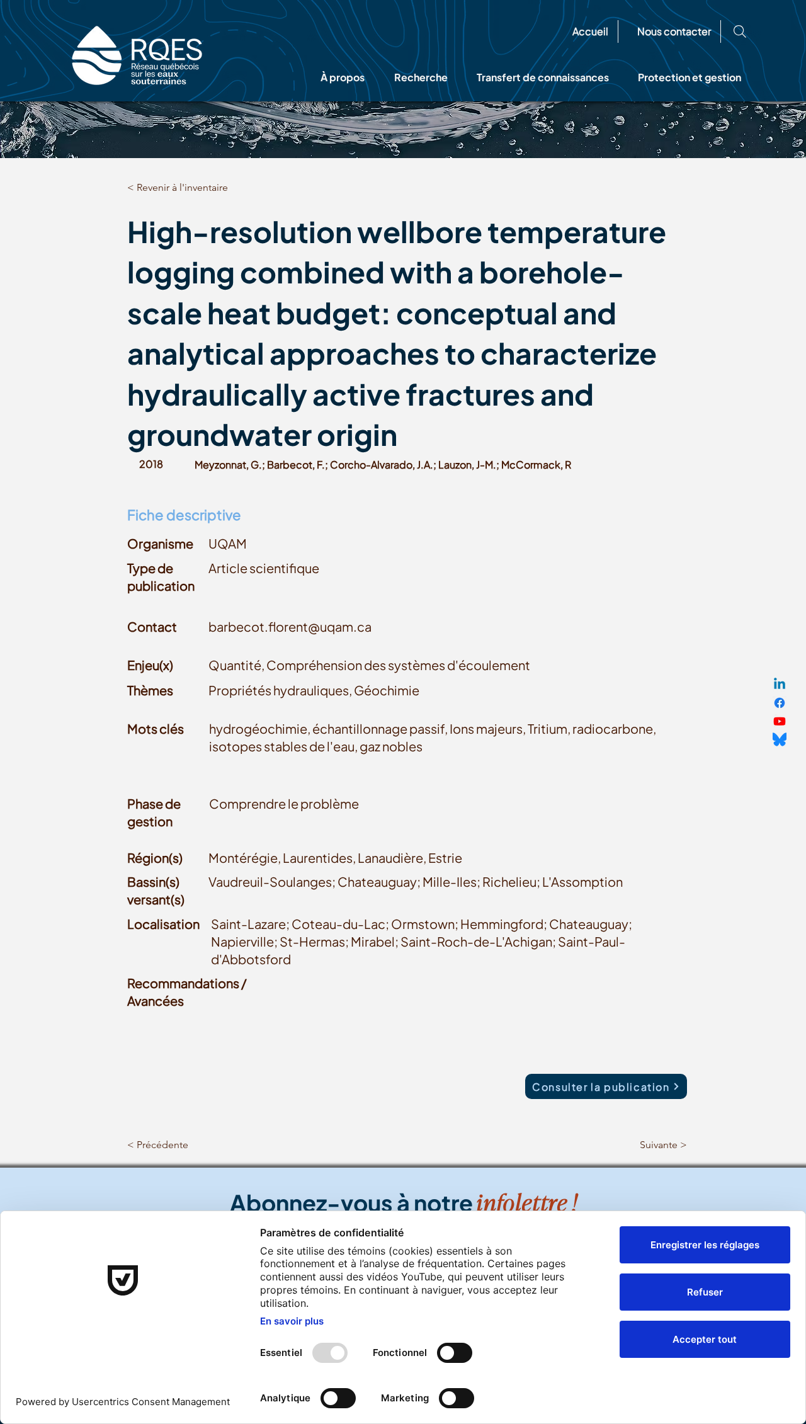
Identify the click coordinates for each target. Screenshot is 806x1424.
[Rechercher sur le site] (740, 31)
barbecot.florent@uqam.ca (290, 626)
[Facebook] (779, 703)
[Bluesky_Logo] (779, 739)
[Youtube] (779, 721)
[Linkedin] (779, 685)
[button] (342, 77)
